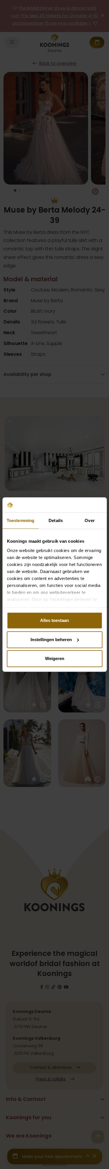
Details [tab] (56, 520)
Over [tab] (89, 520)
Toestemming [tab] (20, 520)
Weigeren (54, 658)
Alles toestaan (54, 620)
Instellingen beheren (51, 639)
